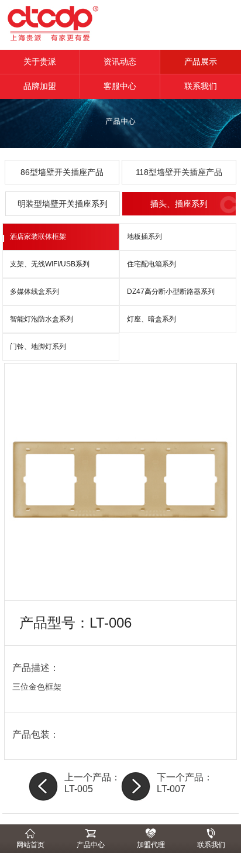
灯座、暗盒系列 (151, 319)
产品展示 (200, 61)
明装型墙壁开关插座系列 (63, 203)
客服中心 (120, 86)
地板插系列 (144, 236)
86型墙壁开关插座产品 (62, 172)
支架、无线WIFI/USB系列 (49, 264)
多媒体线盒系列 (34, 291)
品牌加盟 (39, 86)
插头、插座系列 (179, 203)
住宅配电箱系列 (151, 264)
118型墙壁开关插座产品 (179, 172)
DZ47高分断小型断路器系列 (171, 291)
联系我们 (200, 86)
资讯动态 (120, 61)
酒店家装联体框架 (38, 236)
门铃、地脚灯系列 (38, 346)
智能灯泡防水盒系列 (41, 319)
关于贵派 (39, 61)
